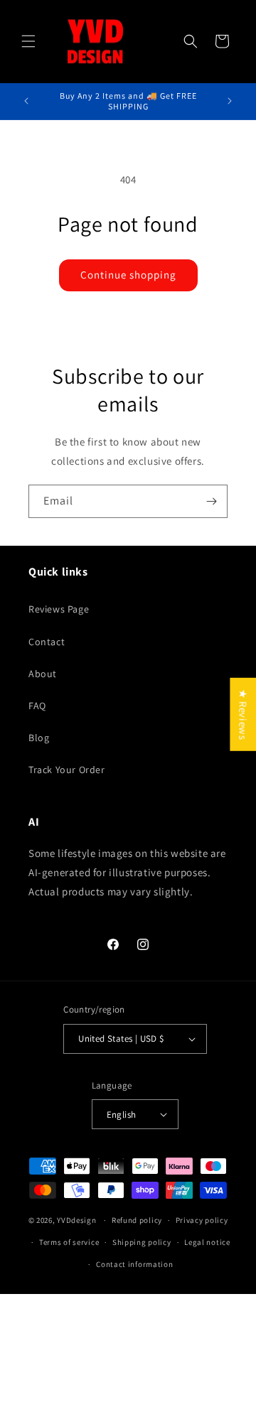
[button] (28, 41)
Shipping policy (141, 1242)
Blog (38, 737)
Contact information (134, 1264)
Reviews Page (58, 609)
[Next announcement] (229, 101)
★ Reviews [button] (243, 714)
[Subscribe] (211, 501)
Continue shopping (128, 274)
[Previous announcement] (26, 101)
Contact (46, 641)
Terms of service (69, 1242)
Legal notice (207, 1242)
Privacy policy (202, 1220)
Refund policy (137, 1220)
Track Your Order (66, 769)
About (42, 673)
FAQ (37, 705)
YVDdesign (76, 1220)
